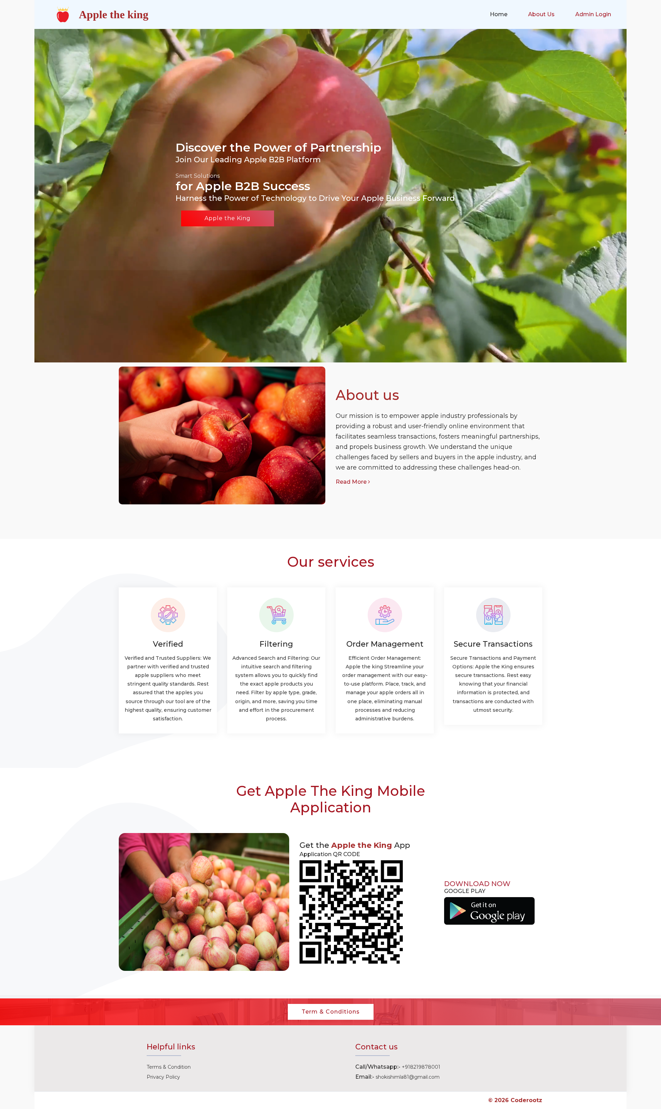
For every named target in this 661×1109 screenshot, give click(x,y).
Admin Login (593, 14)
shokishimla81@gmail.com (408, 1077)
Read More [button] (352, 482)
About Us (541, 14)
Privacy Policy (163, 1077)
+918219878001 (421, 1067)
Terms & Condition (169, 1067)
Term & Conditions (331, 1011)
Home (498, 14)
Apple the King (227, 218)
